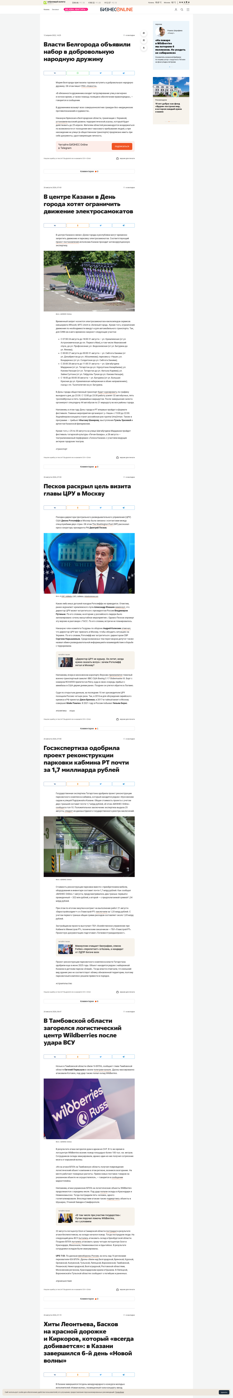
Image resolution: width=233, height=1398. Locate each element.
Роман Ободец (169, 31)
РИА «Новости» (89, 86)
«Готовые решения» (170, 33)
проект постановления (67, 242)
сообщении (117, 1177)
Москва (167, 3)
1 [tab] (165, 121)
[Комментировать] (144, 33)
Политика (61, 710)
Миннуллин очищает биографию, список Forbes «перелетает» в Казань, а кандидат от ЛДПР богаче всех (99, 949)
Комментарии (89, 171)
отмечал (126, 628)
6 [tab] (171, 121)
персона (158, 24)
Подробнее (119, 1392)
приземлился (115, 675)
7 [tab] (172, 121)
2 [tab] (166, 121)
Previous (156, 67)
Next (186, 67)
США (72, 710)
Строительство (64, 983)
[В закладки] (144, 41)
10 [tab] (176, 121)
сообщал (60, 807)
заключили (101, 911)
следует (69, 811)
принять (224, 1392)
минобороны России (88, 1256)
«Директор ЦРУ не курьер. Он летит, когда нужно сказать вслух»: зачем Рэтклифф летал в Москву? (99, 662)
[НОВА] (76, 10)
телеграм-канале (102, 1069)
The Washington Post (102, 524)
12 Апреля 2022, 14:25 (52, 35)
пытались (83, 1238)
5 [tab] (170, 121)
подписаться (122, 146)
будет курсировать (107, 392)
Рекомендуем (161, 100)
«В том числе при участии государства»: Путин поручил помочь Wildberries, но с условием (98, 1218)
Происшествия (64, 1281)
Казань (151, 3)
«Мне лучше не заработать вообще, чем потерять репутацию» (165, 45)
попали (104, 1191)
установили (62, 121)
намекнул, (120, 607)
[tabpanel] (166, 43)
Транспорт (61, 449)
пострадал (111, 1231)
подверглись (113, 1198)
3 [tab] (167, 121)
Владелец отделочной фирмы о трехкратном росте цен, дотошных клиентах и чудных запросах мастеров (165, 56)
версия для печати (127, 158)
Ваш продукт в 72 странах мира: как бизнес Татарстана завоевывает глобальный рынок (170, 107)
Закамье (55, 9)
